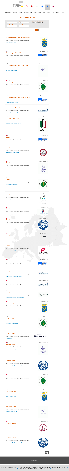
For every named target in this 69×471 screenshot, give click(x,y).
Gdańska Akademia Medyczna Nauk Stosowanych (14, 276)
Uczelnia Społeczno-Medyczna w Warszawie (13, 152)
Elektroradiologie (10, 303)
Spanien (57, 12)
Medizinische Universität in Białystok (12, 184)
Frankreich (20, 12)
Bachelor (37, 9)
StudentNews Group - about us (34, 460)
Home (26, 9)
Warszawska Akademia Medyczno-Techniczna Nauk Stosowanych (16, 112)
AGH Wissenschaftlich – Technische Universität (13, 123)
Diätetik (8, 137)
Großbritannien (26, 12)
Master (42, 9)
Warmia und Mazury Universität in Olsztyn (12, 199)
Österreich (35, 12)
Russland (48, 12)
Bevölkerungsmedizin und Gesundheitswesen (18, 37)
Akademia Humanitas (9, 338)
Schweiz (53, 12)
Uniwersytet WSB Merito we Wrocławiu (12, 102)
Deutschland (15, 12)
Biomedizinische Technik (12, 118)
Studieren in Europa (8, 12)
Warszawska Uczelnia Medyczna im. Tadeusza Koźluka (15, 224)
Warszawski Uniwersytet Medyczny (11, 70)
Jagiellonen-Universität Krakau (11, 42)
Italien (31, 12)
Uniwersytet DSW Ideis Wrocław (11, 240)
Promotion (53, 9)
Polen (40, 12)
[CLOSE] (50, 468)
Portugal (44, 12)
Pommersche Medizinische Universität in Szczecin (14, 428)
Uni (31, 9)
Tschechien (62, 12)
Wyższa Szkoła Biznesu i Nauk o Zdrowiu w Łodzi (14, 250)
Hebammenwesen (11, 376)
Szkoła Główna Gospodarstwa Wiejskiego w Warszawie (15, 297)
